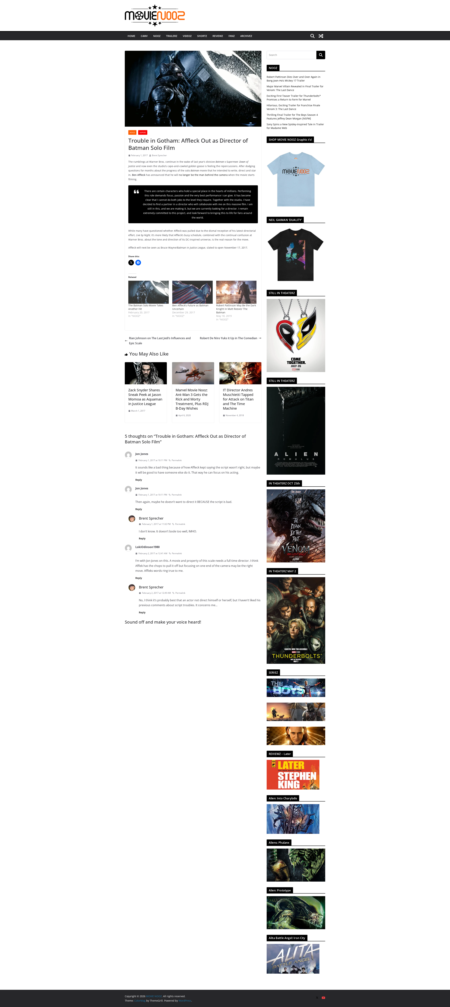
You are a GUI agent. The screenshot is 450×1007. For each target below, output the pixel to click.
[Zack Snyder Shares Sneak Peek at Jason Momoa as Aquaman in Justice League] (146, 365)
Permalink (177, 460)
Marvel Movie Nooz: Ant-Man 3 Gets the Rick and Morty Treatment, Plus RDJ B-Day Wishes (192, 399)
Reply (138, 479)
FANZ (232, 36)
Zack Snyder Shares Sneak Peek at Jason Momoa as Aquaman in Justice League (145, 397)
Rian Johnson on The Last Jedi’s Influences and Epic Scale (160, 340)
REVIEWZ (218, 36)
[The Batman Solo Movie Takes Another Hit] (148, 292)
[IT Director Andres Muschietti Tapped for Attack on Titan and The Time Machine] (240, 365)
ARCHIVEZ (246, 36)
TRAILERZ (171, 36)
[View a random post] (321, 36)
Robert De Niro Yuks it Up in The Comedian (228, 338)
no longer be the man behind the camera (203, 175)
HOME (131, 36)
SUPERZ (143, 132)
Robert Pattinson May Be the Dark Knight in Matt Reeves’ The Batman (236, 309)
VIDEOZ (187, 36)
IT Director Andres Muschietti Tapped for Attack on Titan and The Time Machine (238, 399)
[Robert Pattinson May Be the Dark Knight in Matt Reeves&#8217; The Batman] (236, 292)
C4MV (144, 36)
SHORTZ (202, 36)
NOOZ (156, 36)
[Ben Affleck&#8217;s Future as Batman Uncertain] (192, 292)
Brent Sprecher (159, 155)
